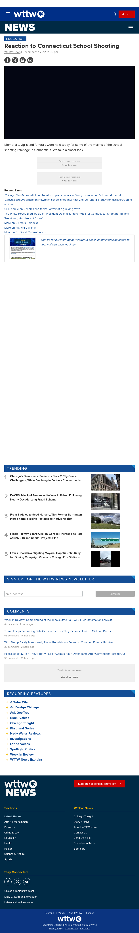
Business (9, 827)
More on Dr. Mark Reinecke (21, 223)
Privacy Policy (55, 928)
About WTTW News (85, 827)
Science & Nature (14, 854)
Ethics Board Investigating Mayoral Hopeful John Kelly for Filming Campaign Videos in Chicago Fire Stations (45, 555)
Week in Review (22, 754)
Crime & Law (11, 832)
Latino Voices (20, 744)
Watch (61, 913)
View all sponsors (69, 165)
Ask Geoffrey (19, 712)
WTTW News (12, 52)
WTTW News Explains (27, 759)
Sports (8, 859)
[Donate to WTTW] (69, 919)
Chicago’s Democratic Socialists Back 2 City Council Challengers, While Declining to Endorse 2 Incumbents (45, 478)
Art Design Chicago (24, 707)
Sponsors (79, 849)
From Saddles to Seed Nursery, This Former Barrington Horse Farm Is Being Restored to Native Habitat (46, 516)
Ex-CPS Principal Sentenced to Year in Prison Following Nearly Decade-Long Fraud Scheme (46, 497)
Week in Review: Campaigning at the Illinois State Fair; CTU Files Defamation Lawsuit (58, 620)
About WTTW (75, 913)
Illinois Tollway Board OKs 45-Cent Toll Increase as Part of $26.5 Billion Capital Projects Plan (46, 536)
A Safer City (19, 702)
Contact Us (80, 832)
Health (8, 843)
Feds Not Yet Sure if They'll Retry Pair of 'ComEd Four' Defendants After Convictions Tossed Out (64, 654)
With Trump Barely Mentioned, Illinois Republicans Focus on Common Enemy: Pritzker (58, 642)
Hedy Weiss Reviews (25, 733)
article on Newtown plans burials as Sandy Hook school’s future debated (62, 195)
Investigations (20, 738)
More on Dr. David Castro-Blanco (24, 232)
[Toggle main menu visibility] (8, 13)
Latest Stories (12, 816)
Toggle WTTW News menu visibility (132, 27)
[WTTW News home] (20, 27)
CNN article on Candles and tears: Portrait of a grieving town (42, 209)
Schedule (49, 913)
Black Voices (19, 717)
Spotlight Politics (22, 749)
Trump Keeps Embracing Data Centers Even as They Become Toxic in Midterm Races (57, 631)
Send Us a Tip (82, 838)
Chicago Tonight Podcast (19, 891)
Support (90, 913)
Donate (126, 14)
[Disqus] (69, 312)
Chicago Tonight (22, 723)
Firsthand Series (22, 728)
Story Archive (81, 822)
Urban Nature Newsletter (19, 902)
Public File (85, 928)
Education (15, 39)
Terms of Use (71, 928)
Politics (8, 849)
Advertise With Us (84, 843)
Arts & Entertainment (16, 822)
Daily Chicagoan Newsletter (20, 897)
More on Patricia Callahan (20, 227)
